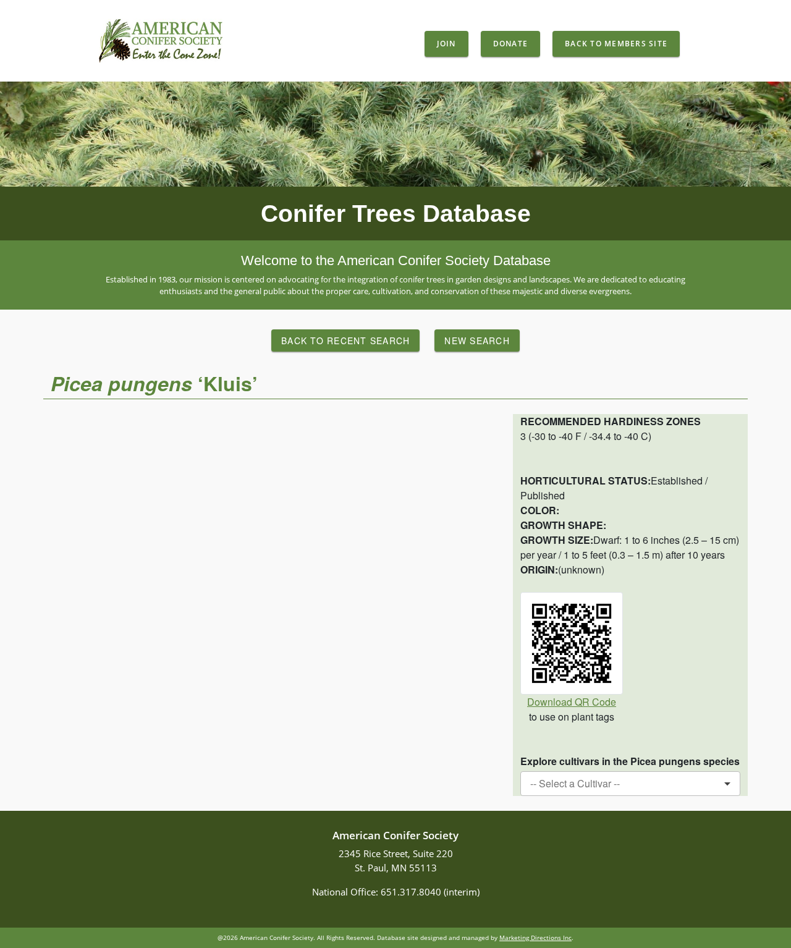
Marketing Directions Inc (535, 937)
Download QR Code (571, 702)
